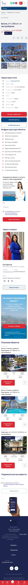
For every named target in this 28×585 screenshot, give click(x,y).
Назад (5, 8)
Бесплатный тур (14, 120)
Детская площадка (11, 142)
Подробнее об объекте (8, 382)
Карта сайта (23, 534)
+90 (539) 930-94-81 (8, 272)
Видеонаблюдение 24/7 (13, 148)
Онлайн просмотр (14, 125)
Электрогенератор (11, 136)
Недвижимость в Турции (13, 12)
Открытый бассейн (11, 170)
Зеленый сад (9, 139)
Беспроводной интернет (13, 133)
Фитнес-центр (10, 158)
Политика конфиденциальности (14, 574)
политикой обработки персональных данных (11, 213)
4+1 (12, 84)
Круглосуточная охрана (13, 151)
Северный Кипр (15, 81)
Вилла (16, 99)
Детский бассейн (11, 167)
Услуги (13, 555)
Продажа (13, 545)
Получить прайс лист (14, 114)
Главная (3, 12)
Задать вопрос (14, 287)
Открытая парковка (11, 164)
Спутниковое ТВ (10, 155)
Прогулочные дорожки (12, 161)
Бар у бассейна (10, 145)
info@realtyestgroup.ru (19, 271)
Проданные (14, 550)
